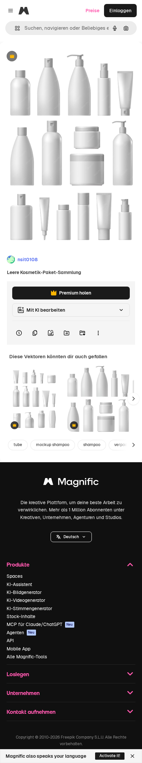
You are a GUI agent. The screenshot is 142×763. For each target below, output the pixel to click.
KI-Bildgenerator (24, 592)
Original (42, 56)
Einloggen (120, 11)
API (10, 640)
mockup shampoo (52, 444)
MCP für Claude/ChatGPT (40, 624)
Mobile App (18, 649)
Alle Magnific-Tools (27, 657)
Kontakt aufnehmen (31, 711)
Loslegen (18, 674)
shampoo (91, 444)
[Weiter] (133, 399)
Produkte (18, 564)
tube (18, 444)
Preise (92, 11)
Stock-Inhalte (21, 616)
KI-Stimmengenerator (29, 608)
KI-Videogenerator (26, 600)
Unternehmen (23, 692)
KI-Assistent (19, 584)
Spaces (14, 576)
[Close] (132, 756)
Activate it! (109, 755)
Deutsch (71, 536)
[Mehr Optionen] (98, 332)
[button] (71, 537)
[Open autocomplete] (15, 28)
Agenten (21, 633)
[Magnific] (71, 483)
